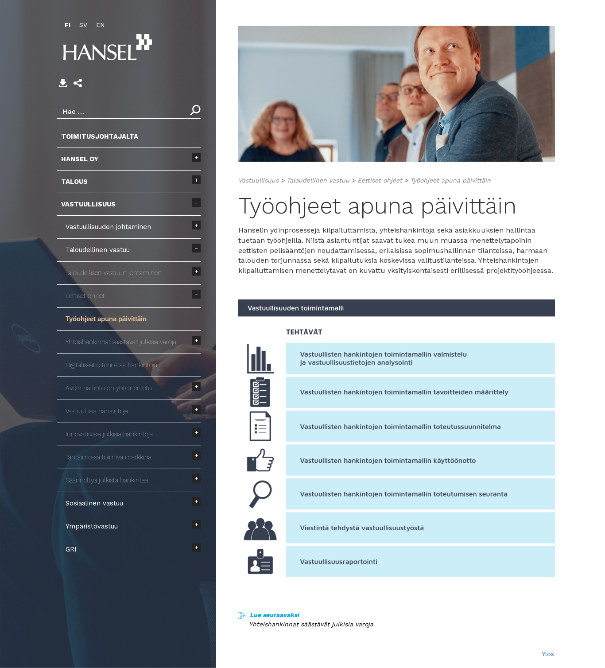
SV (83, 24)
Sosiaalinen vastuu (94, 503)
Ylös (548, 653)
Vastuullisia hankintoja (97, 411)
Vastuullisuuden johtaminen (108, 227)
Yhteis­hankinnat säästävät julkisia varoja (121, 342)
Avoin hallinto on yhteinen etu (109, 388)
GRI (71, 549)
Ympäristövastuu (92, 526)
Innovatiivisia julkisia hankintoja (109, 434)
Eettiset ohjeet (85, 296)
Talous (74, 182)
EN (100, 24)
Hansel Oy (79, 159)
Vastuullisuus (88, 204)
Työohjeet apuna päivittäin (106, 318)
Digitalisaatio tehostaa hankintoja (111, 365)
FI (67, 24)
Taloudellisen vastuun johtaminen (114, 273)
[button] (77, 83)
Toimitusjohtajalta (99, 136)
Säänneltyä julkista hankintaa (107, 480)
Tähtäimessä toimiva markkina (108, 457)
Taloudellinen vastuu (98, 250)
